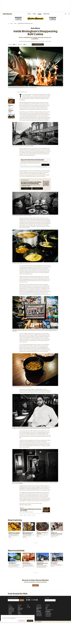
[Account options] (65, 14)
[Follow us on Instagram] (33, 600)
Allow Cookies (30, 620)
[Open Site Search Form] (69, 14)
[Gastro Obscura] (18, 18)
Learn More (35, 585)
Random (10, 612)
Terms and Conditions (44, 166)
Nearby (10, 613)
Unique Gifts (38, 614)
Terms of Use (48, 616)
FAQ (46, 608)
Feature (15, 23)
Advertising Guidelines (47, 611)
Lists (19, 611)
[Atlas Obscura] (6, 14)
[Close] (33, 616)
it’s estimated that (30, 291)
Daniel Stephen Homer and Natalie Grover (29, 41)
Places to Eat (11, 611)
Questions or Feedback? (35, 621)
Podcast (19, 613)
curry (21, 515)
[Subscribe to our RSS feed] (36, 600)
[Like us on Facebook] (26, 600)
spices (25, 515)
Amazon (26, 188)
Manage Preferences (22, 620)
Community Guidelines (38, 611)
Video (19, 612)
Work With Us (39, 615)
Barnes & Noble (37, 188)
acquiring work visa (34, 488)
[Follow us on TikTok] (31, 600)
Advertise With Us (49, 609)
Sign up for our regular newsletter (25, 504)
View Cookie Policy (12, 618)
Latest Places (11, 608)
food (33, 515)
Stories (11, 23)
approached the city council (26, 267)
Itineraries (20, 609)
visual (29, 515)
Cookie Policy (48, 614)
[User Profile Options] (65, 14)
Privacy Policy (39, 166)
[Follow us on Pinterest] (35, 600)
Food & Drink (20, 608)
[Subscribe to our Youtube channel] (29, 600)
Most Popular (11, 609)
